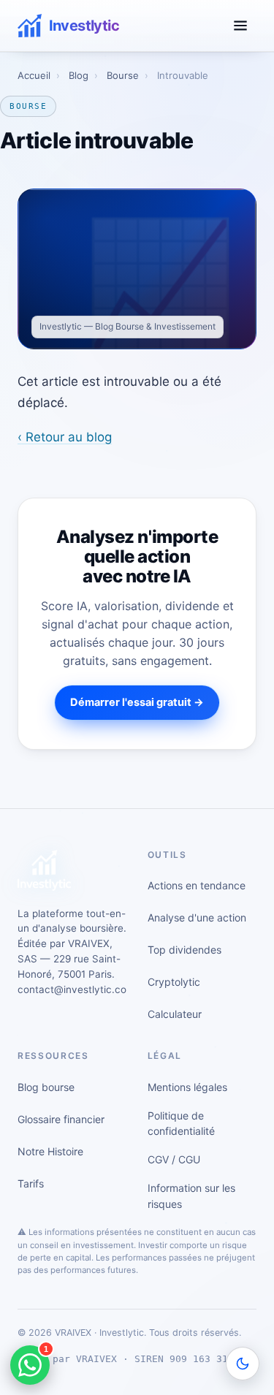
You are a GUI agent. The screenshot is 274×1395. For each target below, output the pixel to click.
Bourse (123, 75)
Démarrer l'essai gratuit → (137, 702)
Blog (78, 75)
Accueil (34, 75)
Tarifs (31, 1183)
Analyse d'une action (197, 917)
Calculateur (175, 1014)
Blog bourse (46, 1087)
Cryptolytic (174, 982)
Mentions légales (187, 1087)
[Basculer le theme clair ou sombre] (242, 1363)
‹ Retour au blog (65, 437)
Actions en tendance (197, 885)
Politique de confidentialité (181, 1123)
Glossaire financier (61, 1119)
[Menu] (240, 25)
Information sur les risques (191, 1196)
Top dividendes (184, 949)
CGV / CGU (174, 1159)
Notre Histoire (50, 1151)
